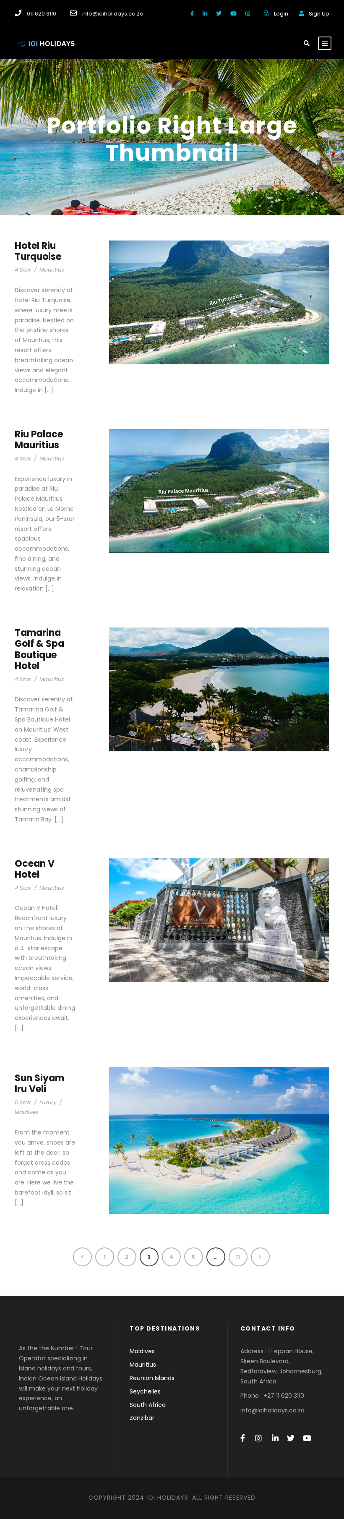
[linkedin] (205, 14)
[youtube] (233, 14)
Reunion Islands (152, 1378)
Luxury (47, 1102)
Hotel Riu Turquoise (38, 251)
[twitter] (219, 14)
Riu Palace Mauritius (39, 440)
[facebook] (192, 14)
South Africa (148, 1405)
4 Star (23, 270)
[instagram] (247, 14)
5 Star (23, 1102)
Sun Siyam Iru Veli (39, 1083)
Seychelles (145, 1391)
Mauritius (51, 270)
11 (238, 1256)
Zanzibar (142, 1418)
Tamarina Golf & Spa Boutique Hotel (39, 649)
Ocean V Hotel (35, 869)
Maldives (27, 1112)
